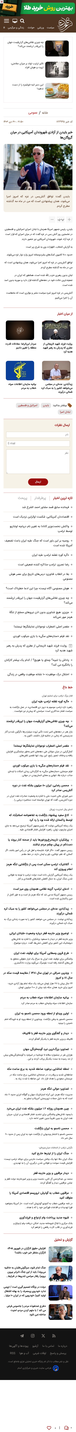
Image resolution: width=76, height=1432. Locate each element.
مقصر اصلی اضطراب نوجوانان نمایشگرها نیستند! (41, 626)
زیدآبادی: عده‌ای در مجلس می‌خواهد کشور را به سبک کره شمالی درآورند (56, 388)
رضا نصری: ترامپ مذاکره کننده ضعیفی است (43, 564)
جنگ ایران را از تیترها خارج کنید (50, 1153)
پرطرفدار (40, 498)
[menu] (7, 21)
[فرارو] (64, 24)
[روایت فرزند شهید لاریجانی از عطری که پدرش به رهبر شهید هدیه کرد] (56, 330)
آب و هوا (24, 1353)
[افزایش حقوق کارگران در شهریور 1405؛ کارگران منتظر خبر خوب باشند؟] (60, 1254)
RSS (12, 1353)
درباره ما (62, 1346)
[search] (22, 21)
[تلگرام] (22, 1336)
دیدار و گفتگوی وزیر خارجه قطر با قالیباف (45, 1033)
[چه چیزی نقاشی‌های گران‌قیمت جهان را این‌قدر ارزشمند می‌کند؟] (57, 48)
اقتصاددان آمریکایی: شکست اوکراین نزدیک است (41, 517)
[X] (43, 1336)
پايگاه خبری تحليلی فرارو (31, 1362)
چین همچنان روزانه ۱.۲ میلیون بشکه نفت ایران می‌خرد (38, 1108)
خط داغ (67, 688)
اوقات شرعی (39, 1353)
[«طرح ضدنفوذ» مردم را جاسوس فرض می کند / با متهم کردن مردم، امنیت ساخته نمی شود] (60, 1312)
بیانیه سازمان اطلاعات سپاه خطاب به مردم (22, 386)
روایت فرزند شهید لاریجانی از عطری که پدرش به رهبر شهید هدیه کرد (57, 348)
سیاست (50, 28)
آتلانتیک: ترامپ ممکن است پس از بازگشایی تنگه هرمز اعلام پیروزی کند (39, 867)
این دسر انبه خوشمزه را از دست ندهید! (27, 87)
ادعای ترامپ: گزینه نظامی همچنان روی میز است (41, 889)
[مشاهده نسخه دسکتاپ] (14, 21)
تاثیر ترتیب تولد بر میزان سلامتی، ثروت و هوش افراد (27, 66)
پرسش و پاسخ (58, 1353)
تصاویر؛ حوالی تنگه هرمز (55, 1089)
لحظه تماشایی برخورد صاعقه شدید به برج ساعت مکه (38, 1069)
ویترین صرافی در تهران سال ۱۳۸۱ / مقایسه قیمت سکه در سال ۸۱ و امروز (38, 975)
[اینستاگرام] (33, 1336)
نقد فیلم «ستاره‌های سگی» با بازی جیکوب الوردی (41, 636)
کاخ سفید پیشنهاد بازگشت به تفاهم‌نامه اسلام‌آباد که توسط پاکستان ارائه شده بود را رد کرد (40, 817)
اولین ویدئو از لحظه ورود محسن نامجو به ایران (42, 1013)
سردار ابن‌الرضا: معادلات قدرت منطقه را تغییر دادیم (20, 346)
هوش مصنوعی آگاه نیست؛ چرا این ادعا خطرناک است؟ (37, 588)
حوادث (31, 28)
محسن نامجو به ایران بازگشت (52, 1128)
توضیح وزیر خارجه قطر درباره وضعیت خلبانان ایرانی (39, 933)
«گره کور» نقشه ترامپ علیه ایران (50, 555)
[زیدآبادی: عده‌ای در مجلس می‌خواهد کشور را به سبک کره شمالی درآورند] (56, 370)
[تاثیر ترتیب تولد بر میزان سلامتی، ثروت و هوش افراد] (57, 70)
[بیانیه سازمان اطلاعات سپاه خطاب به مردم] (20, 370)
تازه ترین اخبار (62, 498)
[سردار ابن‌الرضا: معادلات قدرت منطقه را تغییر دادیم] (20, 330)
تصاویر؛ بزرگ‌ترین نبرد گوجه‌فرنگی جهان (46, 1049)
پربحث (22, 498)
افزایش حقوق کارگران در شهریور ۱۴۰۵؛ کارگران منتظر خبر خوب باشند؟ (26, 1250)
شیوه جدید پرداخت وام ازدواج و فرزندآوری (44, 1217)
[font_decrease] (52, 219)
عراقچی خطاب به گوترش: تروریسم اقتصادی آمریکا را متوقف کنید (40, 1195)
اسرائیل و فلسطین (27, 405)
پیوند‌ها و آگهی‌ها (18, 1346)
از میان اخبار (64, 314)
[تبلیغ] (38, 8)
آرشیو (35, 1346)
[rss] (54, 1336)
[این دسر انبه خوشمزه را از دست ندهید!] (57, 91)
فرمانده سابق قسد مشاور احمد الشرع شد (45, 507)
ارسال (38, 482)
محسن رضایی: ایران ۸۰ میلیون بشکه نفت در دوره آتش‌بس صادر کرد (42, 788)
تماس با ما (48, 1346)
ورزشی (40, 28)
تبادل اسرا (65, 412)
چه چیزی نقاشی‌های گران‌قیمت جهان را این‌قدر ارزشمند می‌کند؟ (25, 44)
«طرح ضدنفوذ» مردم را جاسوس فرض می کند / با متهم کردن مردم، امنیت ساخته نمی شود (26, 1310)
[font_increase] (69, 219)
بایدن (46, 405)
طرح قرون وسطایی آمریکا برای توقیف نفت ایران (41, 953)
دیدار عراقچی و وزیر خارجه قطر (51, 1173)
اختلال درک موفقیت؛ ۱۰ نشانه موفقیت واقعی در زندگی (38, 674)
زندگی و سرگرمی (16, 28)
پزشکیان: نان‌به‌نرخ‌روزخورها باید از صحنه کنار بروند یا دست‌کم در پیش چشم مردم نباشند (40, 842)
